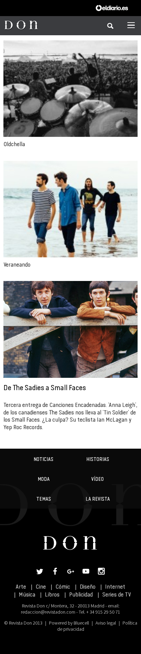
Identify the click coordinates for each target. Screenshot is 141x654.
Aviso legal (105, 623)
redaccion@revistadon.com (48, 612)
